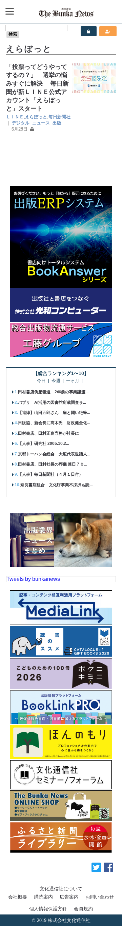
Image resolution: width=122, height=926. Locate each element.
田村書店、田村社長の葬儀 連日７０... (52, 464)
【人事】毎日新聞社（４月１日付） (50, 474)
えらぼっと (36, 116)
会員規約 (83, 908)
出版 (57, 122)
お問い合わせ (99, 897)
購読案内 (43, 897)
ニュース (41, 122)
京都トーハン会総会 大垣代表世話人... (54, 454)
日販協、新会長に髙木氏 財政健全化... (54, 422)
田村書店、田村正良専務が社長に (48, 433)
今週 (56, 381)
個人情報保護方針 (48, 908)
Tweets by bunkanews (33, 579)
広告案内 (69, 897)
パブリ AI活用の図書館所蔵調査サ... (52, 402)
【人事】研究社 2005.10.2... (43, 443)
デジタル (20, 122)
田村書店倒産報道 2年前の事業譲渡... (53, 392)
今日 (41, 381)
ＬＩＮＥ (15, 116)
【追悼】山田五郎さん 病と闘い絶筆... (54, 412)
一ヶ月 (72, 381)
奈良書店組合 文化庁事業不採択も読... (56, 484)
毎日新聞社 (59, 116)
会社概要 (17, 897)
